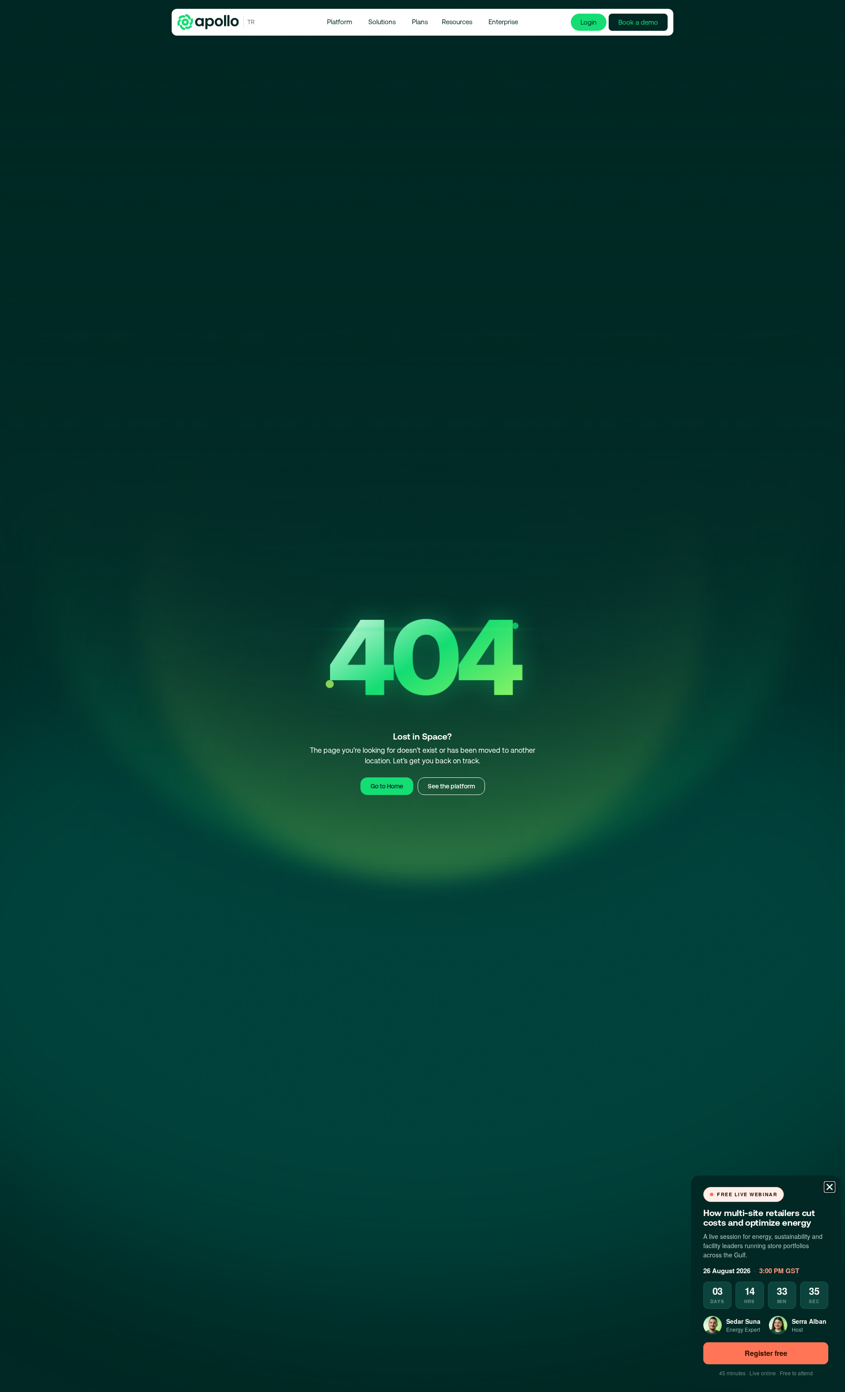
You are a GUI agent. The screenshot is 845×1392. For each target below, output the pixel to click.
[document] (422, 696)
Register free (766, 1353)
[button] (829, 1187)
